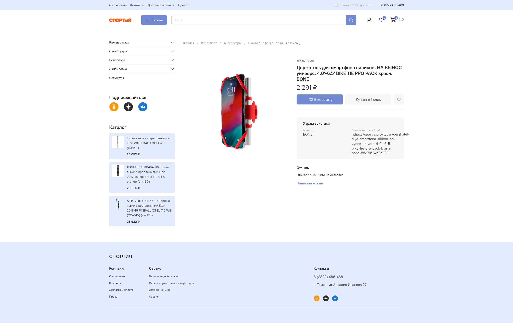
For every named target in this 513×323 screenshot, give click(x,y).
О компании (118, 5)
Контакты (137, 5)
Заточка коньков (159, 290)
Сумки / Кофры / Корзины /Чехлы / (274, 43)
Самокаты (116, 78)
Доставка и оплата (161, 5)
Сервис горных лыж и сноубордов (171, 283)
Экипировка (118, 69)
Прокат (183, 5)
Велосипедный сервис (164, 276)
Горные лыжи (119, 42)
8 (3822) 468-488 (391, 5)
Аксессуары (232, 43)
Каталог (157, 20)
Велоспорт (209, 43)
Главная (188, 43)
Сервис (154, 296)
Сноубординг (119, 51)
